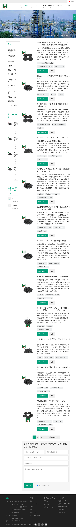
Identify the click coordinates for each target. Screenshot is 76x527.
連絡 (8, 498)
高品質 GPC (40, 128)
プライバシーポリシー (35, 515)
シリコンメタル (12, 92)
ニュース (32, 6)
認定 (31, 509)
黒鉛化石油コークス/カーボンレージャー (52, 401)
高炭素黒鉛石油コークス (43, 391)
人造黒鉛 (60, 94)
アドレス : (9, 501)
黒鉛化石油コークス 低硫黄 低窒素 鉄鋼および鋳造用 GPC (53, 105)
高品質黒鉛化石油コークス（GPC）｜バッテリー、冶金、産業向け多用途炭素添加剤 (53, 44)
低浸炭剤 (53, 94)
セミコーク (40, 295)
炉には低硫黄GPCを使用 (43, 124)
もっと (15, 131)
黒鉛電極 (11, 101)
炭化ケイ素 (11, 66)
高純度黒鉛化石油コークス (44, 227)
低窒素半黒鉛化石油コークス (44, 197)
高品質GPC (40, 194)
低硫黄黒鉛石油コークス (56, 388)
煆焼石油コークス (12, 56)
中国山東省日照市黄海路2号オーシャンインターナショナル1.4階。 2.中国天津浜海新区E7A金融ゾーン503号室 (19, 507)
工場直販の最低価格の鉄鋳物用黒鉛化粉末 (52, 277)
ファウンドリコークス (12, 75)
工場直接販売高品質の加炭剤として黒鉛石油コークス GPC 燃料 (53, 208)
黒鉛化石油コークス (12, 51)
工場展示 (44, 6)
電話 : (7, 521)
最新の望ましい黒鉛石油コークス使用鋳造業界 (53, 368)
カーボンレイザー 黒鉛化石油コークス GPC (53, 138)
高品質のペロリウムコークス (44, 298)
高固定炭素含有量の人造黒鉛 (44, 425)
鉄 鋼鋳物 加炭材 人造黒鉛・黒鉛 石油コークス (53, 340)
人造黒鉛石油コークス (43, 267)
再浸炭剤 (11, 62)
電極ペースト (12, 70)
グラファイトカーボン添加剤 (44, 66)
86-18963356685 (15, 200)
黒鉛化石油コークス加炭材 (52, 194)
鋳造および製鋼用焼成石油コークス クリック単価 (16, 139)
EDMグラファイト (59, 66)
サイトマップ (33, 512)
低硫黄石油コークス (54, 263)
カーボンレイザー (41, 156)
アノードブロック (12, 86)
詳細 (52, 70)
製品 (26, 5)
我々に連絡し (51, 6)
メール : (8, 515)
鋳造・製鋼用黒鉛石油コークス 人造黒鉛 (16, 154)
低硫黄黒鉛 (49, 326)
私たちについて (60, 6)
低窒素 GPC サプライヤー (58, 124)
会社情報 (46, 504)
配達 (31, 501)
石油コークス (12, 97)
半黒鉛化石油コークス (43, 94)
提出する (28, 485)
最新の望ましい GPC (42, 388)
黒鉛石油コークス (41, 231)
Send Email (42, 70)
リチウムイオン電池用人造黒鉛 (45, 63)
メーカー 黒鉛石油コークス (44, 329)
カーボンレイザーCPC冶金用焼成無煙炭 (52, 241)
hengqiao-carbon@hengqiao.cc (17, 207)
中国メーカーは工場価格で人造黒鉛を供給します (53, 77)
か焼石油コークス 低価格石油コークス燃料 (16, 169)
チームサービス (34, 504)
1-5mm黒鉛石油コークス (55, 156)
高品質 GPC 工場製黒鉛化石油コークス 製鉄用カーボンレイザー (53, 170)
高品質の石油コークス (59, 227)
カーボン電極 (12, 105)
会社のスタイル (48, 507)
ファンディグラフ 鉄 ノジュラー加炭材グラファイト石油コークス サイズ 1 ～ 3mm (53, 309)
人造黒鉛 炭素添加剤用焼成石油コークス (16, 124)
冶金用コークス (12, 80)
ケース (37, 6)
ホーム (21, 6)
